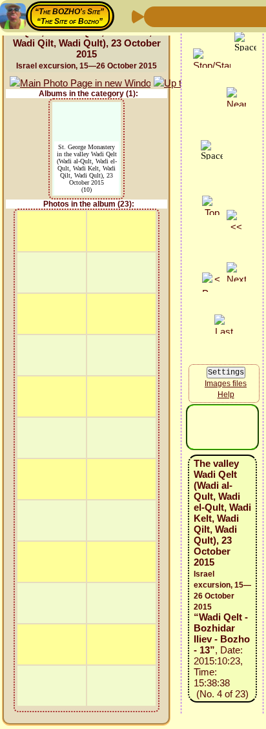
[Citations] (217, 15)
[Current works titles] (238, 15)
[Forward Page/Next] (176, 15)
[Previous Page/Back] (155, 15)
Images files (226, 383)
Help (226, 394)
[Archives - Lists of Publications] (197, 15)
